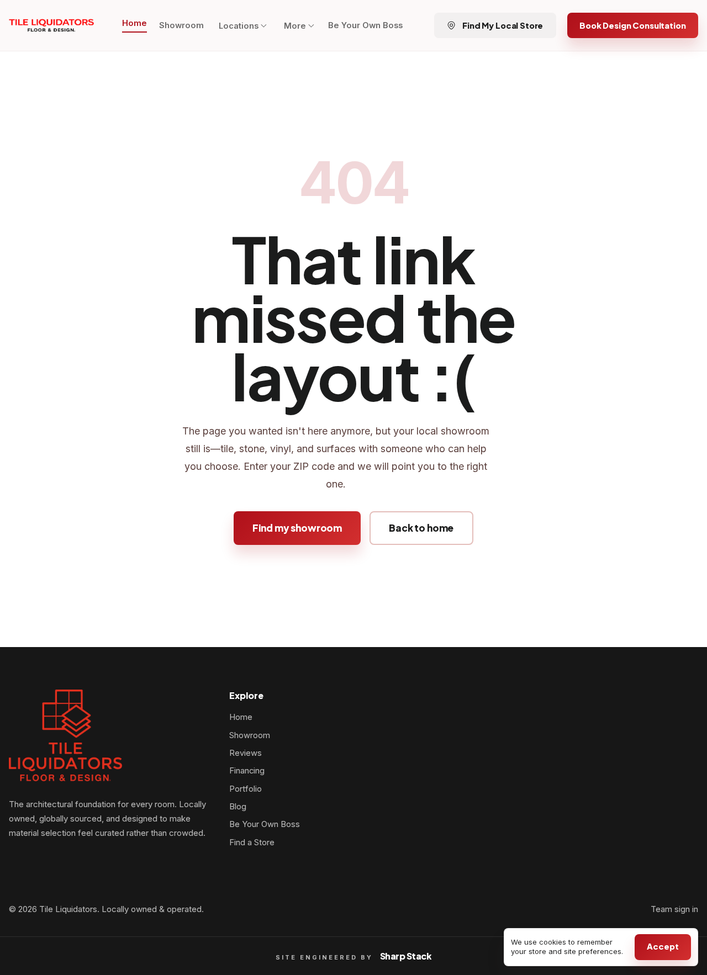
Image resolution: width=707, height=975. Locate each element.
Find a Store (252, 842)
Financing (247, 771)
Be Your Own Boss (365, 25)
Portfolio (245, 789)
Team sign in (674, 909)
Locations (238, 26)
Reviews (245, 753)
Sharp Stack (406, 956)
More (295, 26)
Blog (237, 807)
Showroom (181, 25)
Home (134, 23)
